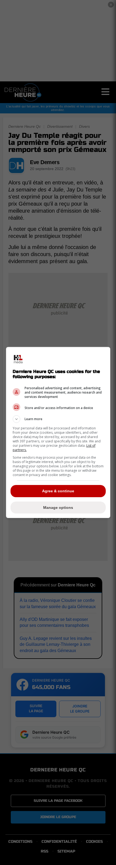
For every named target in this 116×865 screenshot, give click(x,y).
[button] (58, 419)
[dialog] (58, 432)
